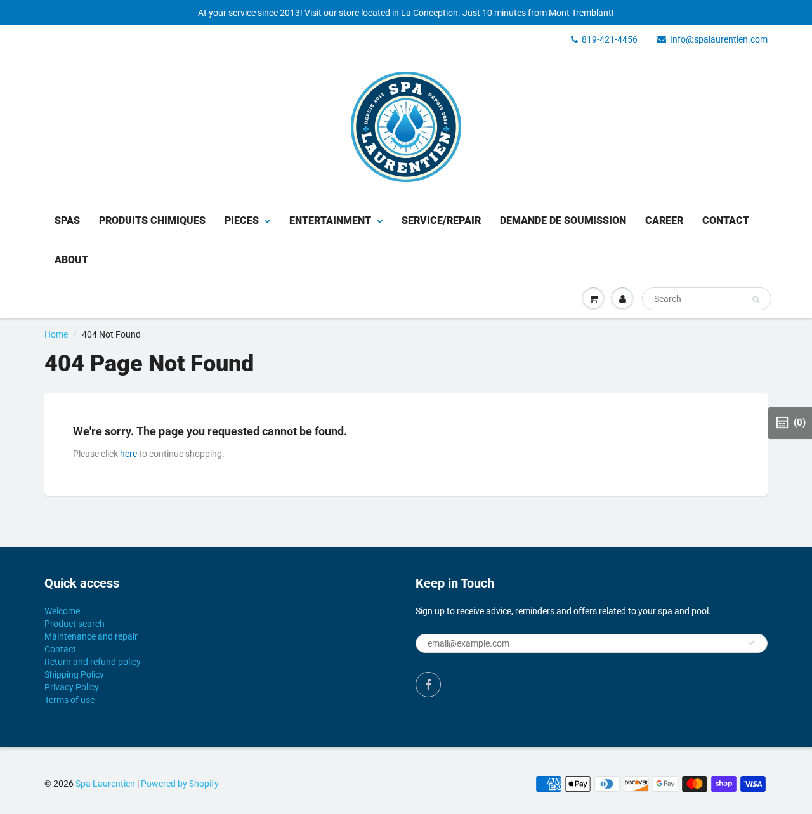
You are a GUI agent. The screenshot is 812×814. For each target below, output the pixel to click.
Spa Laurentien (105, 783)
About (71, 260)
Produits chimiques (152, 220)
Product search (74, 624)
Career (664, 220)
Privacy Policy (71, 687)
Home (56, 334)
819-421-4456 (610, 39)
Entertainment (330, 220)
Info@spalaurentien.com (719, 39)
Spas (67, 220)
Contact (725, 220)
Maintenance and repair (91, 636)
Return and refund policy (92, 662)
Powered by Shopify (180, 783)
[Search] (756, 299)
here (128, 454)
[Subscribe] (751, 643)
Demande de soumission (563, 220)
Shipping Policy (74, 674)
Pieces (242, 220)
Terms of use (69, 700)
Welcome (62, 611)
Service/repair (441, 220)
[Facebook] (428, 684)
